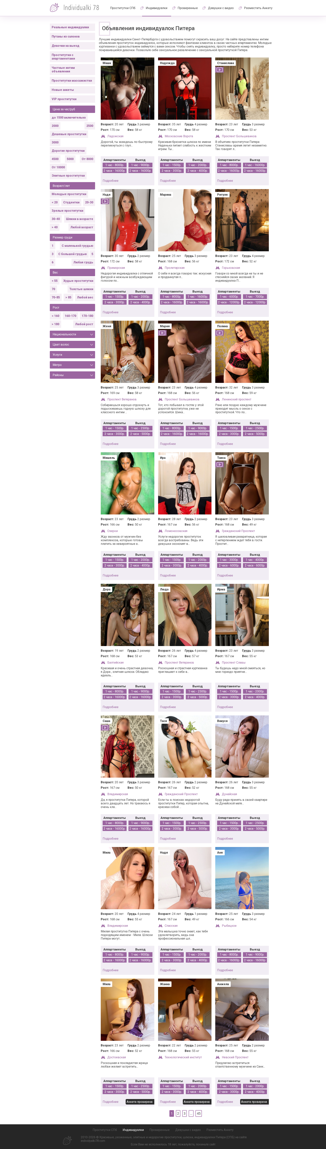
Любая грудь (83, 262)
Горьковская (231, 268)
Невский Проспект (235, 1057)
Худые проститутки (78, 281)
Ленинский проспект (236, 399)
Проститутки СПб (122, 8)
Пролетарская (175, 268)
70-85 (56, 297)
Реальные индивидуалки (70, 27)
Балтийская (115, 662)
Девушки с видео (221, 8)
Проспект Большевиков (239, 136)
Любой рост (84, 324)
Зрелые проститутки (67, 210)
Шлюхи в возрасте (79, 219)
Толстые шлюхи (81, 289)
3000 (55, 142)
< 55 (55, 281)
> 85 (68, 297)
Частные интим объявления (63, 69)
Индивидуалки (156, 8)
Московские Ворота (179, 136)
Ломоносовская (176, 531)
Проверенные (188, 8)
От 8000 (87, 159)
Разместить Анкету (258, 8)
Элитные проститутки (68, 175)
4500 (55, 159)
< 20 (55, 202)
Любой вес (85, 297)
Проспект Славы (234, 662)
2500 (89, 126)
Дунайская (229, 794)
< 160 (55, 316)
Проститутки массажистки (72, 80)
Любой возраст (81, 227)
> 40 (55, 227)
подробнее (110, 180)
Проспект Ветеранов (122, 399)
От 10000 (58, 167)
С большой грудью (72, 254)
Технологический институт (183, 1057)
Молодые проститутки (69, 194)
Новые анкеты (63, 90)
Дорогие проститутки (68, 151)
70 (53, 289)
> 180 (55, 324)
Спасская (171, 925)
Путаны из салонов (66, 36)
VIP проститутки (64, 99)
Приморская (116, 268)
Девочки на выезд (65, 46)
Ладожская (115, 136)
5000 (70, 159)
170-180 (87, 316)
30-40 (56, 219)
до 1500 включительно (69, 117)
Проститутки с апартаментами (63, 56)
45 (199, 1113)
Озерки (112, 531)
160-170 (70, 316)
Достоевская (116, 1057)
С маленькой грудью (77, 246)
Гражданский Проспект (238, 531)
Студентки (71, 202)
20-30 (89, 202)
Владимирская (117, 794)
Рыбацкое (229, 925)
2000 (55, 126)
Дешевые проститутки (69, 134)
